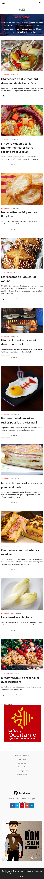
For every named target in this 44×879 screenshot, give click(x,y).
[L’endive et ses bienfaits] (22, 594)
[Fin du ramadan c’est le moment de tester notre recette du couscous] (22, 120)
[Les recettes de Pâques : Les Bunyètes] (22, 189)
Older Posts (7, 704)
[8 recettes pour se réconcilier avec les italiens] (22, 654)
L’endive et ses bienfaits (16, 617)
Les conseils (22, 767)
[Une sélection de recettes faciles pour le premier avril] (22, 388)
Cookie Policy (6, 873)
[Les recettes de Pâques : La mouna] (22, 253)
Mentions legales (22, 774)
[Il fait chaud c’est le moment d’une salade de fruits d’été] (22, 55)
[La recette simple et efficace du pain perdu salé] (22, 459)
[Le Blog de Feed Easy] (22, 9)
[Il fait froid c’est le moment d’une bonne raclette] (22, 320)
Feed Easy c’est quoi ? (22, 755)
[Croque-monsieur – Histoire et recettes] (22, 527)
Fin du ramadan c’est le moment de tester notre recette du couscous (17, 148)
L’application (22, 759)
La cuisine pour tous (22, 771)
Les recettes (5, 74)
